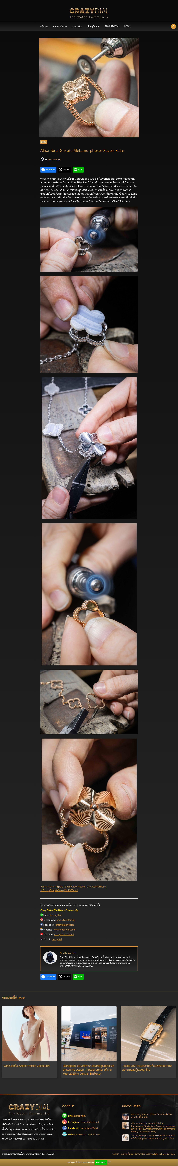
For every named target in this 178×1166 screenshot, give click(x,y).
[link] (51, 886)
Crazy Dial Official (64, 934)
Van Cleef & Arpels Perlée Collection (26, 1066)
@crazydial (55, 914)
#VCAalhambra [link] (96, 886)
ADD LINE (101, 1162)
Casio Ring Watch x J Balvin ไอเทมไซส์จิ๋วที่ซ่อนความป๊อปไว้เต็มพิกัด (152, 1116)
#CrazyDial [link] (47, 890)
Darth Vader (54, 160)
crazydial (57, 939)
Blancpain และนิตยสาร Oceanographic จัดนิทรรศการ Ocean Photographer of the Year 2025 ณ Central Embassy (88, 1070)
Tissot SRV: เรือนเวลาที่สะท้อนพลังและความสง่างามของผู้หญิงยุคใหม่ (147, 1068)
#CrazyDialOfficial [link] (66, 890)
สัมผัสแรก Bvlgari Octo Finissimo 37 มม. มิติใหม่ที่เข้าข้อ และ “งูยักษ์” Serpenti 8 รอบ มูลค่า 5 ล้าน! (153, 1137)
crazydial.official (65, 919)
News (127, 26)
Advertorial (112, 26)
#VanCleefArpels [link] (75, 886)
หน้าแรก (44, 26)
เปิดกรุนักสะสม (93, 26)
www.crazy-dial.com (65, 929)
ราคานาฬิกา (76, 26)
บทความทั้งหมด (59, 26)
